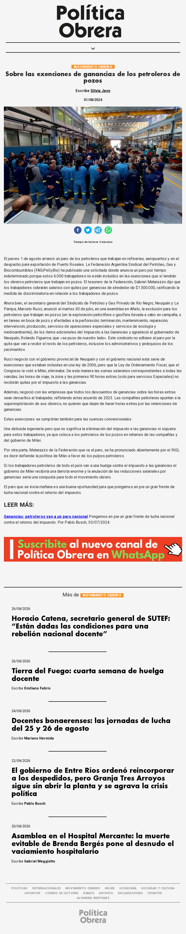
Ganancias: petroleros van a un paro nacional (46, 516)
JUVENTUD (32, 893)
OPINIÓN (154, 893)
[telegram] (98, 230)
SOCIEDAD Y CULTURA (158, 888)
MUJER (110, 888)
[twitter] (88, 230)
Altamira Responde (93, 898)
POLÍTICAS (19, 888)
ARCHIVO (106, 893)
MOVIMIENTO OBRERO (93, 66)
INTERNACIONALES (46, 888)
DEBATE (88, 893)
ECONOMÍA (128, 888)
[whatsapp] (108, 230)
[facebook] (78, 230)
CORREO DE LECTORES (61, 893)
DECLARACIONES (130, 893)
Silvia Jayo (100, 90)
